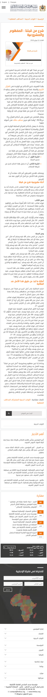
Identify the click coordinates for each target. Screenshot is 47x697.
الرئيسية (41, 19)
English (4, 2)
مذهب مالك (18, 120)
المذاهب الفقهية (16, 19)
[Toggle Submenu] (5, 629)
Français (13, 2)
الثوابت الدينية (30, 19)
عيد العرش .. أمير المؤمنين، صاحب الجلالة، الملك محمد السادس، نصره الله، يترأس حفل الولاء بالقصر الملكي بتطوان (24, 450)
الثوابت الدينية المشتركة (21, 399)
